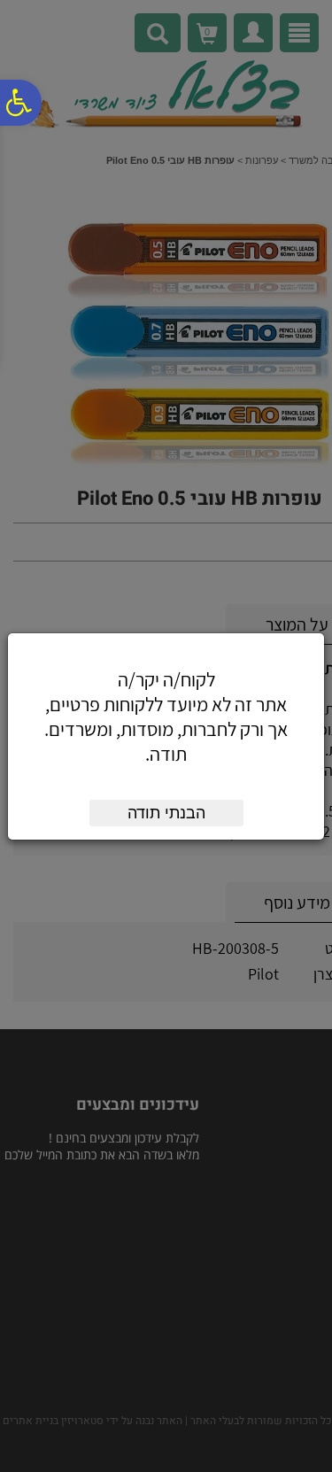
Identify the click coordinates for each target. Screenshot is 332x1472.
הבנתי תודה (166, 813)
